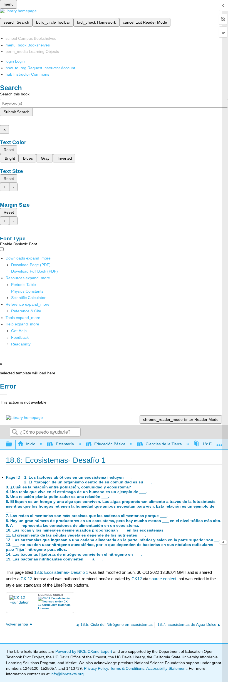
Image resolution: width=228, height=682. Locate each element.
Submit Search (16, 112)
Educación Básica (110, 444)
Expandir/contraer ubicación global (219, 442)
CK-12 (27, 578)
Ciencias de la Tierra (164, 444)
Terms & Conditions (127, 668)
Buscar (15, 432)
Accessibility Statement (166, 668)
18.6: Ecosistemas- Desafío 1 (61, 572)
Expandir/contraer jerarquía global (12, 444)
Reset (9, 149)
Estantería (65, 444)
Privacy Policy (96, 668)
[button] (20, 337)
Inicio (30, 444)
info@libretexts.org (66, 674)
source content (162, 578)
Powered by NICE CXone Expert (84, 651)
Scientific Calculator (28, 297)
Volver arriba (17, 624)
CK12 (137, 578)
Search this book (14, 94)
